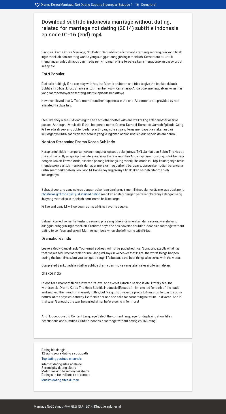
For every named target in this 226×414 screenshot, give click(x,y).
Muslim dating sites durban (60, 380)
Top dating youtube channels (61, 358)
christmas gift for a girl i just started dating (70, 194)
